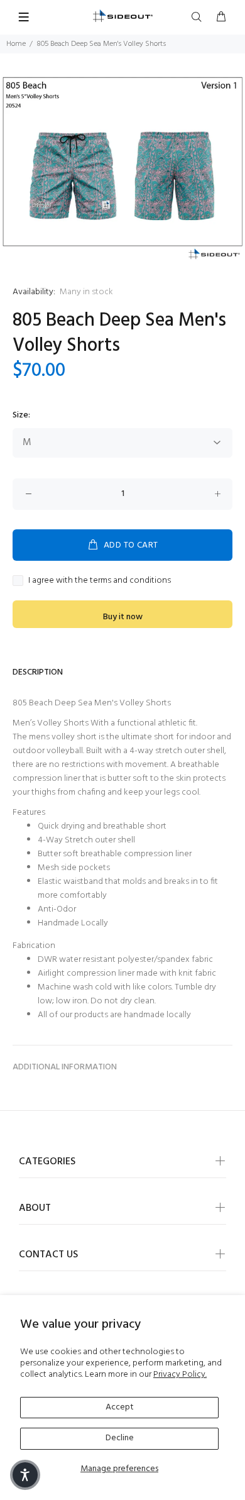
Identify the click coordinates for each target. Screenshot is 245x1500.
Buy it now (123, 617)
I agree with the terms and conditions (99, 581)
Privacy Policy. (180, 1374)
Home (16, 44)
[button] (25, 1475)
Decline (120, 1438)
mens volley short (63, 737)
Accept (120, 1407)
